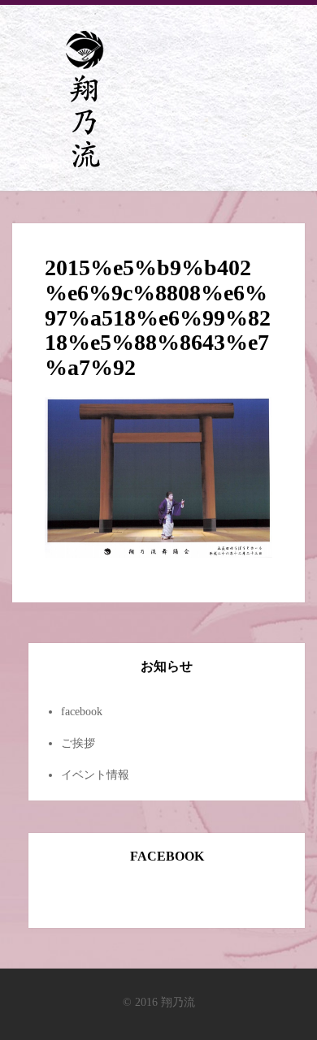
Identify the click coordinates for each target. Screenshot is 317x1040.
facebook (81, 712)
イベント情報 (95, 775)
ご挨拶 (78, 743)
